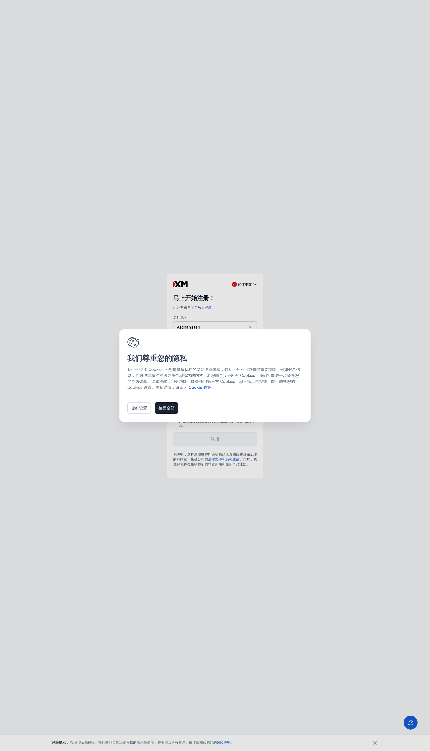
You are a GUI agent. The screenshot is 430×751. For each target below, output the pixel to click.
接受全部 (166, 407)
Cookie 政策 (200, 387)
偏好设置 (139, 407)
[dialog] (215, 375)
